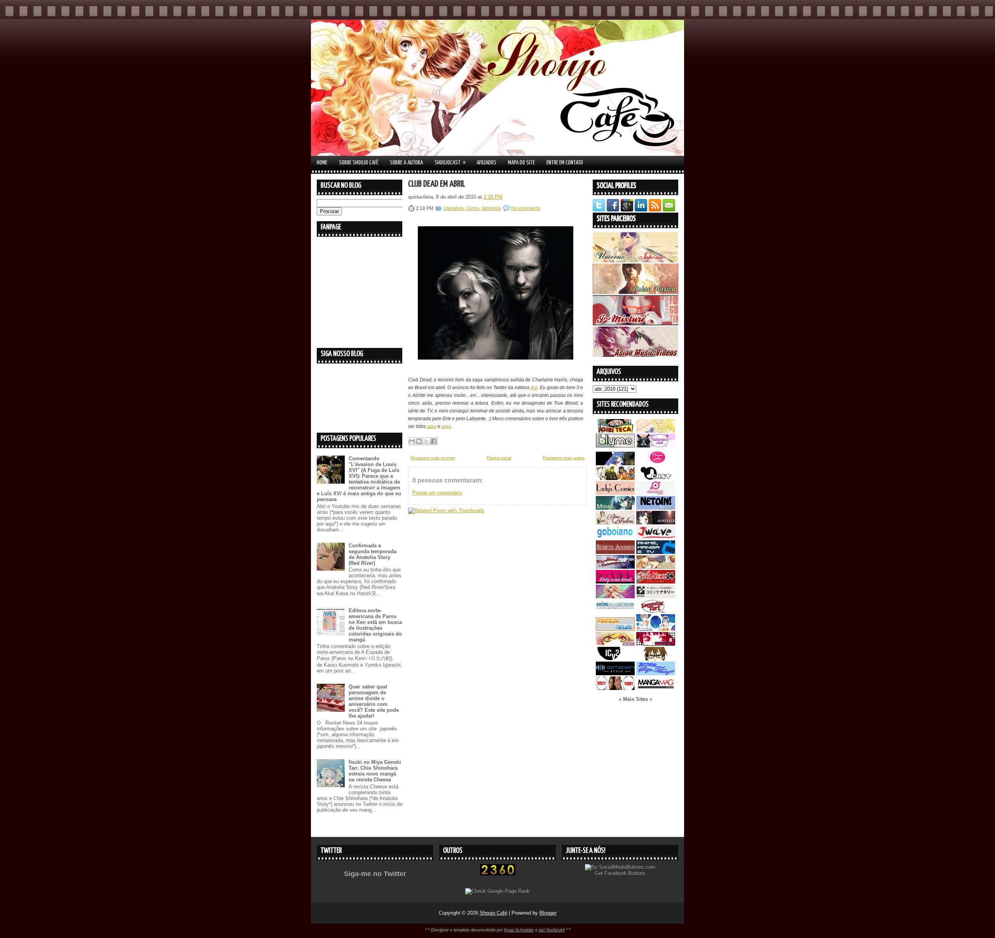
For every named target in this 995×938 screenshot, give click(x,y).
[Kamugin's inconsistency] (615, 596)
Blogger (548, 913)
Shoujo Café (493, 913)
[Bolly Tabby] (615, 688)
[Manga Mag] (655, 688)
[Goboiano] (615, 537)
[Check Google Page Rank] (497, 891)
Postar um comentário (437, 493)
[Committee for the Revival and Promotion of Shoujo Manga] (655, 673)
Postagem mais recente (432, 458)
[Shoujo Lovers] (655, 629)
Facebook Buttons (625, 873)
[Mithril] (615, 508)
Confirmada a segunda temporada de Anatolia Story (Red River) (372, 554)
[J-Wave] (655, 537)
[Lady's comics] (615, 493)
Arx (534, 387)
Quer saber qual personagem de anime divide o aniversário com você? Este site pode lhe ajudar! (374, 701)
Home (322, 163)
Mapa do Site (521, 163)
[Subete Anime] (615, 552)
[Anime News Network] (615, 611)
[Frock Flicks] (615, 582)
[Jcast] (655, 478)
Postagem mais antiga (564, 458)
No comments (525, 208)
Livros (472, 208)
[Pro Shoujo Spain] (655, 644)
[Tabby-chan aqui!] (655, 446)
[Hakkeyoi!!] (655, 659)
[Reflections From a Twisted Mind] (615, 478)
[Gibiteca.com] (615, 431)
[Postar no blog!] (419, 441)
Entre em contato (564, 163)
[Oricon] (615, 673)
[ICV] (615, 659)
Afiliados (486, 163)
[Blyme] (615, 446)
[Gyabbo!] (615, 463)
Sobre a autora (406, 163)
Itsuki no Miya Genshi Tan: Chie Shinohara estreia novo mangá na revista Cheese (375, 771)
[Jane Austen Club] (615, 523)
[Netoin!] (655, 508)
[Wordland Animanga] (615, 567)
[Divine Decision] (655, 567)
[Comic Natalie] (655, 596)
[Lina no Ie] (655, 431)
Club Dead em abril (436, 184)
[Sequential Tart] (655, 611)
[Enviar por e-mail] (411, 441)
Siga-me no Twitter (375, 874)
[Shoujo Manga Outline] (615, 644)
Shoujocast (450, 162)
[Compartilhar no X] (426, 441)
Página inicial (499, 458)
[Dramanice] (655, 463)
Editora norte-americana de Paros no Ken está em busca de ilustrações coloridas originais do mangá (375, 625)
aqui (431, 426)
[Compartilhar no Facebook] (434, 441)
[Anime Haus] (655, 523)
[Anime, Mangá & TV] (655, 552)
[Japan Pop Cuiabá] (655, 493)
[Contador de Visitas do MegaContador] (497, 874)
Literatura (453, 208)
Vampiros (491, 208)
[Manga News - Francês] (615, 629)
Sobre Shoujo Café (358, 163)
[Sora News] (655, 582)
